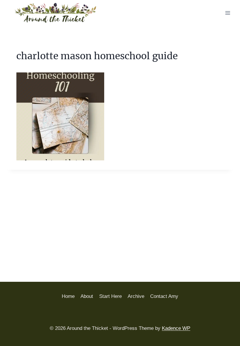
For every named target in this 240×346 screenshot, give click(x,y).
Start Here (110, 296)
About (86, 296)
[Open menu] (227, 12)
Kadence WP (176, 328)
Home (68, 296)
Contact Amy (164, 296)
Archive (136, 296)
